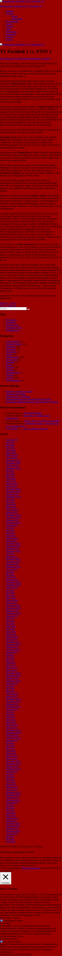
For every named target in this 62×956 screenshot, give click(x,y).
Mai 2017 (10, 660)
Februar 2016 (12, 694)
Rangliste (10, 362)
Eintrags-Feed (12, 325)
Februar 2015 (12, 725)
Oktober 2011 (12, 828)
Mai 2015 (10, 717)
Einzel (14, 16)
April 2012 (11, 813)
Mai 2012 (10, 810)
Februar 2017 (12, 668)
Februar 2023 (12, 538)
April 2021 (11, 577)
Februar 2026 (12, 455)
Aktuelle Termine (14, 344)
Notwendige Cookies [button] (9, 918)
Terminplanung (13, 372)
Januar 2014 (11, 758)
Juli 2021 (10, 572)
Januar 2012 (11, 821)
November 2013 (13, 764)
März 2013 (11, 784)
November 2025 (13, 463)
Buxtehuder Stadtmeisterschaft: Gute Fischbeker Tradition (32, 402)
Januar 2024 (11, 512)
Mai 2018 (10, 629)
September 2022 (13, 551)
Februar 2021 (12, 579)
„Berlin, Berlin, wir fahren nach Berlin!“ (42, 421)
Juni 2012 (10, 808)
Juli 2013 (10, 774)
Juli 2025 (10, 471)
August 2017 (12, 652)
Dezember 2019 (13, 605)
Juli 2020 (10, 590)
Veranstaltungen (13, 380)
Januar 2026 (11, 458)
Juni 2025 (10, 473)
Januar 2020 (11, 603)
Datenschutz (11, 32)
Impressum (11, 34)
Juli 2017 (10, 655)
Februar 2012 (12, 818)
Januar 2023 (11, 541)
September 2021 (13, 567)
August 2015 (12, 709)
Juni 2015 (10, 714)
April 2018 (11, 631)
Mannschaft (17, 19)
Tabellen (10, 370)
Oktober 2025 (12, 465)
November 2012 (13, 795)
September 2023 (13, 522)
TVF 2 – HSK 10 (8, 306)
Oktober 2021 (12, 564)
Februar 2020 (12, 600)
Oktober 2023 (12, 520)
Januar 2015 (11, 727)
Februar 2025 (12, 484)
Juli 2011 (10, 836)
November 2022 (13, 546)
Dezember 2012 (13, 792)
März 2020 (11, 598)
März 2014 (11, 753)
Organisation (11, 359)
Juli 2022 (10, 554)
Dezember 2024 (13, 489)
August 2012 (12, 802)
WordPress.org (12, 330)
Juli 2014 (10, 743)
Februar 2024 (12, 509)
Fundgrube (11, 349)
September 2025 (13, 468)
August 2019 (12, 616)
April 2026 (11, 450)
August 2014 (12, 740)
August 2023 (12, 525)
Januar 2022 (11, 556)
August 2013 (12, 771)
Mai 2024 (10, 502)
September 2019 (13, 613)
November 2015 (13, 701)
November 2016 (13, 675)
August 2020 (12, 587)
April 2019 (11, 626)
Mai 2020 (10, 595)
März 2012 (11, 815)
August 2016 (12, 683)
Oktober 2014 (12, 735)
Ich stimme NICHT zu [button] (50, 868)
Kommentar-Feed (14, 327)
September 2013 (13, 769)
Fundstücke (11, 352)
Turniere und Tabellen (16, 394)
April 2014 (11, 751)
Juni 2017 (10, 657)
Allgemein (10, 346)
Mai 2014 (10, 748)
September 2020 (13, 585)
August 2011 (11, 834)
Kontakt (9, 37)
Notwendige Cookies (13, 920)
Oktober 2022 (12, 548)
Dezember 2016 (13, 673)
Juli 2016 (10, 686)
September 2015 (13, 707)
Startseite (10, 11)
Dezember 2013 (13, 761)
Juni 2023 (10, 530)
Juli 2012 (10, 805)
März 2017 (11, 665)
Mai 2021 (10, 574)
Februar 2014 (12, 756)
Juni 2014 (10, 745)
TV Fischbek (12, 428)
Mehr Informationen (31, 868)
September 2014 (13, 738)
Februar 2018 (12, 637)
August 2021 (12, 569)
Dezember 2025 (13, 460)
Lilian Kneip (22, 58)
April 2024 (11, 504)
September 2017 (13, 649)
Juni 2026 (10, 445)
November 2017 (13, 644)
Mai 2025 (10, 476)
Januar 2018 (11, 639)
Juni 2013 (10, 777)
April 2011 (11, 841)
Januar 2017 (11, 670)
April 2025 (11, 478)
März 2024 (11, 507)
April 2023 (11, 535)
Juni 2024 (10, 499)
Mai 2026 (10, 447)
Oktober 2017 (12, 647)
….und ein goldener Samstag (34, 428)
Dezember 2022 (13, 543)
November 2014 (13, 732)
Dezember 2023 (13, 515)
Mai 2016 (10, 691)
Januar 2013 (11, 789)
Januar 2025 (11, 486)
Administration (12, 341)
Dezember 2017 (13, 642)
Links (8, 29)
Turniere (9, 13)
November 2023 (13, 517)
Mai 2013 (10, 779)
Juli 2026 (10, 442)
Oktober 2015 (12, 704)
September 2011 (13, 831)
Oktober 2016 (12, 678)
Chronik (9, 26)
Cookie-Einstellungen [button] (10, 868)
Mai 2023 (10, 533)
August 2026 (12, 439)
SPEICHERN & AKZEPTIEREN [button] (16, 954)
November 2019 (13, 608)
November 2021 (13, 561)
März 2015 (11, 722)
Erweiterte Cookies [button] (8, 939)
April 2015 (11, 719)
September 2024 (13, 497)
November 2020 (13, 582)
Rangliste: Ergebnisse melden (19, 391)
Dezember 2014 (13, 730)
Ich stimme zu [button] (6, 870)
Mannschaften (12, 21)
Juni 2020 (10, 592)
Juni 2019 (10, 621)
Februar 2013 (12, 787)
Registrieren (11, 320)
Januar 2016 (11, 696)
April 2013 (11, 782)
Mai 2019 (10, 624)
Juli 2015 (10, 712)
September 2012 (13, 800)
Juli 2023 (10, 528)
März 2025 (11, 481)
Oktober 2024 (12, 494)
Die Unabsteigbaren (33, 413)
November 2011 (13, 826)
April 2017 (11, 662)
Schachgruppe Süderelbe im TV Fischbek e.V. (21, 6)
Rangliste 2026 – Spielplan (18, 396)
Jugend (9, 24)
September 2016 (13, 681)
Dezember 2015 (13, 699)
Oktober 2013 (12, 766)
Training (9, 375)
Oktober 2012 (12, 797)
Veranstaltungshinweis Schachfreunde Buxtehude (28, 399)
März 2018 (11, 634)
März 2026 (11, 452)
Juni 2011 (10, 839)
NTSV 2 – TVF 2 (8, 303)
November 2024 (13, 491)
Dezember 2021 (13, 559)
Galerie (9, 39)
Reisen (9, 365)
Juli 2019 (10, 618)
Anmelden (10, 322)
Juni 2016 (10, 688)
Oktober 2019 (12, 611)
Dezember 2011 (13, 823)
